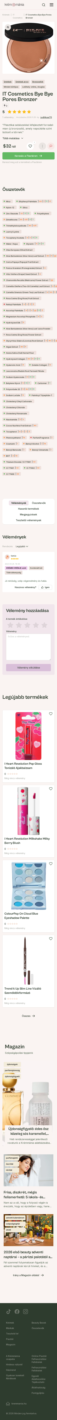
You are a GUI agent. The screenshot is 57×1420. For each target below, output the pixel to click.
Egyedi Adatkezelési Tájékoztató (38, 1379)
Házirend (11, 1370)
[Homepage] (14, 5)
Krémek (6, 15)
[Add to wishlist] (51, 714)
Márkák (10, 1328)
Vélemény (11, 631)
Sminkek (8, 82)
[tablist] (28, 512)
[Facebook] (17, 1311)
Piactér (10, 1339)
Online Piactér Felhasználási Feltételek (39, 1359)
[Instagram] (25, 1311)
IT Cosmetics (17, 16)
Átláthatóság (38, 1387)
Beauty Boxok (39, 1322)
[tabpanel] (28, 604)
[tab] (19, 503)
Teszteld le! (12, 1333)
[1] (30, 146)
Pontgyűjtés (38, 1393)
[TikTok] (8, 1311)
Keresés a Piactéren (26, 155)
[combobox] (22, 546)
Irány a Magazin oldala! (26, 1275)
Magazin (10, 1344)
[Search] (44, 4)
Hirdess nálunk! (14, 1364)
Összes (26, 1015)
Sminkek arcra (22, 82)
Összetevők (38, 1328)
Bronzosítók (37, 82)
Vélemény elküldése (28, 667)
